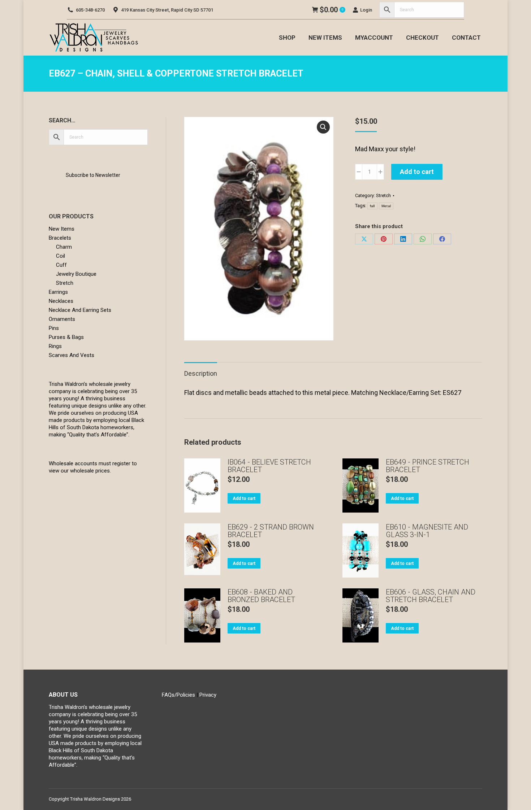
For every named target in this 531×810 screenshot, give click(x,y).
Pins (54, 328)
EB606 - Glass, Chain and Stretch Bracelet (430, 596)
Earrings (58, 292)
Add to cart (417, 171)
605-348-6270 (90, 10)
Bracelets (60, 238)
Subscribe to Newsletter (93, 175)
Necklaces (61, 301)
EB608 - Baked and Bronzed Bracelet (261, 596)
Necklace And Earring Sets (80, 310)
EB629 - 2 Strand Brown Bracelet (271, 531)
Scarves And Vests (71, 355)
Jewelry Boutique (76, 274)
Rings (55, 346)
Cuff (61, 265)
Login (366, 10)
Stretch (383, 195)
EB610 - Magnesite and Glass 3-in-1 (427, 531)
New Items (61, 229)
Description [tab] (200, 373)
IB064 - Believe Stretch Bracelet (269, 466)
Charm (64, 247)
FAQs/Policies (178, 695)
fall (372, 206)
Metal (386, 206)
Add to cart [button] (244, 498)
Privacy (207, 695)
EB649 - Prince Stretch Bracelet (427, 466)
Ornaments (62, 319)
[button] (323, 127)
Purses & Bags (66, 337)
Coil (60, 256)
